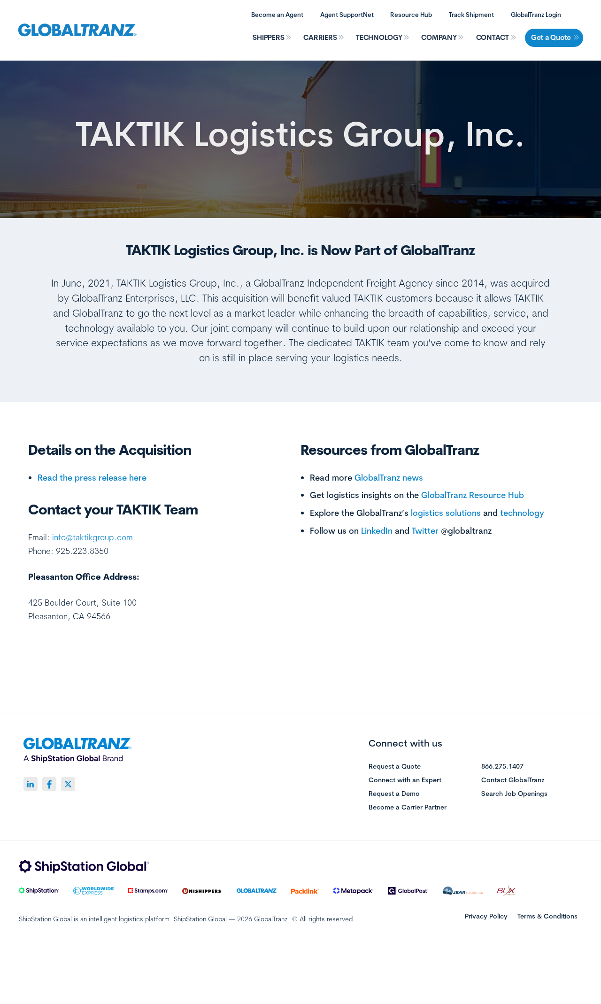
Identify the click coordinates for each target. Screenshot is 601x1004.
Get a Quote (551, 37)
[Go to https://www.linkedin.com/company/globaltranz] (30, 784)
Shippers (268, 37)
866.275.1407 (502, 767)
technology (522, 512)
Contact (492, 37)
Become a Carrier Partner (408, 807)
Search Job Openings (514, 794)
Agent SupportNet (347, 14)
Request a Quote (395, 767)
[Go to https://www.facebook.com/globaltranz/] (49, 784)
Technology (379, 37)
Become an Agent (277, 14)
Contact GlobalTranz (513, 780)
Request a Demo (394, 794)
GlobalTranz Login (536, 14)
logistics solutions (446, 512)
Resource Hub (411, 14)
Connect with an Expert (405, 780)
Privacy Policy (486, 916)
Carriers (320, 37)
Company (438, 37)
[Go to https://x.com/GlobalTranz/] (68, 784)
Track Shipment (471, 14)
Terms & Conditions (547, 916)
